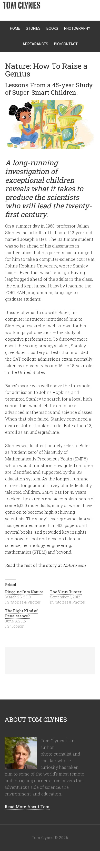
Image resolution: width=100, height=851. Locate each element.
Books (52, 28)
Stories (33, 28)
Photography (77, 28)
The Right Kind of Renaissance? (21, 613)
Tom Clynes (51, 7)
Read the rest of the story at (45, 565)
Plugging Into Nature (24, 591)
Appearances (35, 44)
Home (15, 28)
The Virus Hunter (66, 591)
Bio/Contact (66, 44)
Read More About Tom (27, 806)
